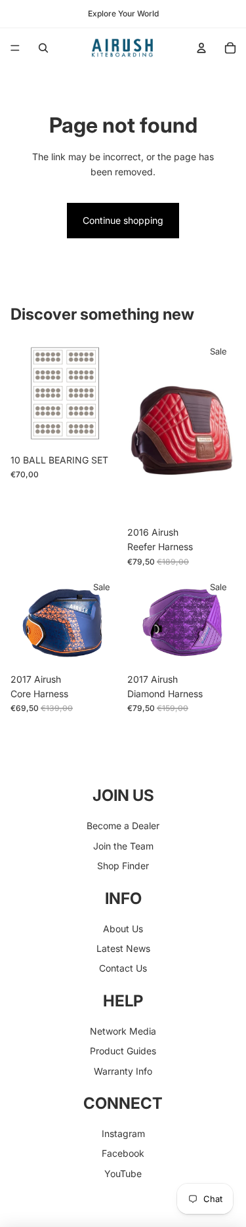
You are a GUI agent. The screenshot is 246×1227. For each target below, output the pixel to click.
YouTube (123, 1173)
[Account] (201, 47)
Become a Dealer (123, 825)
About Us (123, 928)
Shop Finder (123, 865)
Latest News (123, 948)
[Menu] (15, 48)
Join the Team (123, 845)
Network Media (123, 1031)
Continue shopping (123, 220)
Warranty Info (123, 1071)
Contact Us (123, 968)
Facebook (123, 1153)
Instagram (123, 1133)
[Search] (43, 47)
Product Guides (123, 1050)
